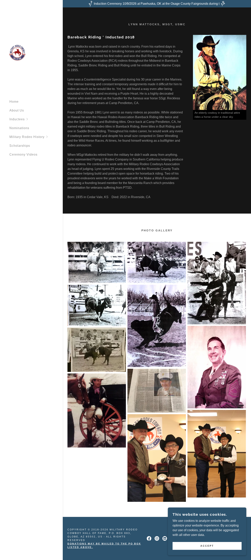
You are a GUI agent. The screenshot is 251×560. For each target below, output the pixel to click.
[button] (36, 119)
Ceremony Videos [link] (23, 154)
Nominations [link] (19, 128)
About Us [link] (16, 110)
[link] (17, 52)
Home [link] (14, 101)
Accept (207, 546)
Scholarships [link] (19, 145)
